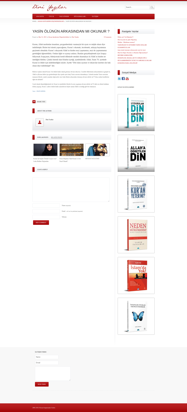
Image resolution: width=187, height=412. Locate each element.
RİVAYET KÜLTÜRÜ (92, 159)
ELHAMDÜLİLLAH (124, 47)
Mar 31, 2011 (43, 37)
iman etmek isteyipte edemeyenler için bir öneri (132, 50)
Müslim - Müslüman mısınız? (126, 42)
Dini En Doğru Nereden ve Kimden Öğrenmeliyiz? (133, 52)
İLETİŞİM (95, 16)
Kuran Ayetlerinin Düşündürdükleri (51, 21)
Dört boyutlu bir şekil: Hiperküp (127, 39)
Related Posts (56, 137)
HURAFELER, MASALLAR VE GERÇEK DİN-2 (132, 58)
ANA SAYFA (40, 16)
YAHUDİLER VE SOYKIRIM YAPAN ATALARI (132, 45)
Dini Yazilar (75, 37)
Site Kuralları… (80, 16)
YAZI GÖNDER (64, 16)
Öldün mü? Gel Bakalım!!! (125, 37)
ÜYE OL (51, 16)
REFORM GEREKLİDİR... (125, 55)
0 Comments (107, 37)
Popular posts (42, 137)
